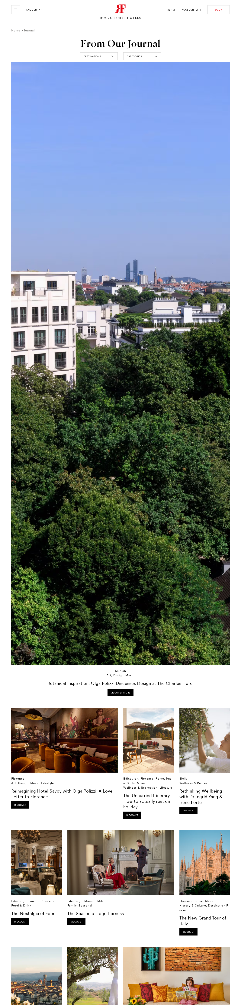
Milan (141, 783)
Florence (18, 778)
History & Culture (192, 905)
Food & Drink (21, 905)
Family (72, 905)
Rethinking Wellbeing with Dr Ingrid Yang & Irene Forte (200, 796)
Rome (160, 778)
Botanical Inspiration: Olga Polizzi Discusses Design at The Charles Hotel (120, 683)
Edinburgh (130, 778)
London (34, 901)
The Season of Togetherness (95, 913)
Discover (20, 805)
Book (219, 9)
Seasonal (85, 905)
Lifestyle (47, 783)
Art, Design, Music (121, 675)
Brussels (47, 901)
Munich (120, 671)
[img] (64, 740)
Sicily (131, 783)
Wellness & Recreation (140, 787)
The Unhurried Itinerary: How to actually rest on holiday (147, 801)
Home (15, 30)
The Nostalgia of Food (33, 913)
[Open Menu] (15, 9)
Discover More (120, 692)
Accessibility (191, 9)
